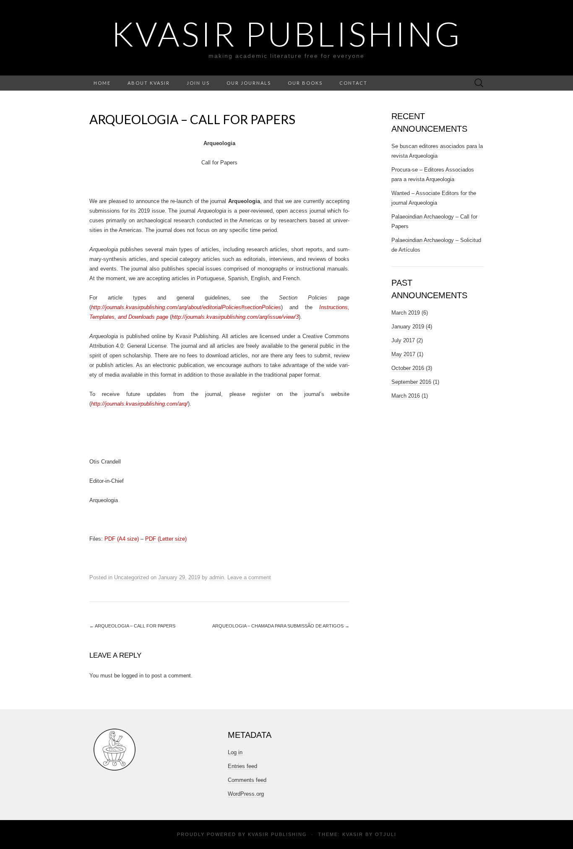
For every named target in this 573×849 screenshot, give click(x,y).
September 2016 (411, 382)
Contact (353, 83)
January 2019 (407, 326)
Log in (235, 752)
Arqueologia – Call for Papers (132, 625)
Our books (305, 83)
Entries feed (242, 766)
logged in (132, 675)
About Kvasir (149, 83)
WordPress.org (246, 794)
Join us (198, 83)
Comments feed (247, 780)
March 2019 (405, 313)
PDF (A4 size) (121, 539)
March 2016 (405, 396)
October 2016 (407, 368)
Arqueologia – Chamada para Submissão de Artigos (280, 625)
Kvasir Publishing (277, 834)
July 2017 (403, 340)
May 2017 (403, 354)
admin (216, 577)
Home (102, 83)
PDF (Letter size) (166, 539)
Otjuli (385, 834)
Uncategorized (131, 577)
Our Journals (249, 83)
